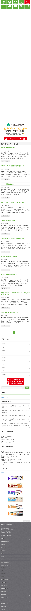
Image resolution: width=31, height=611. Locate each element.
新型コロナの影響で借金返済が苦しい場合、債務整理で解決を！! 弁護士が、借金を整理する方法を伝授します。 (15, 425)
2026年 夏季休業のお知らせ (9, 148)
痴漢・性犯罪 (4, 585)
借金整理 (3, 550)
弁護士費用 (3, 591)
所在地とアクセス (5, 597)
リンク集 (3, 609)
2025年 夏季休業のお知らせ (9, 184)
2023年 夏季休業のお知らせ (9, 256)
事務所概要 (3, 594)
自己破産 (2, 559)
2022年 (3, 357)
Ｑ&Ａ (2, 600)
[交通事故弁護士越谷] (15, 513)
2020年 (3, 360)
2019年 (3, 364)
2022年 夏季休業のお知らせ (9, 275)
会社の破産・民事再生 (5, 565)
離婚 (2, 571)
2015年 (3, 371)
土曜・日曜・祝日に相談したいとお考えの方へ (13, 415)
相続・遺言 (3, 547)
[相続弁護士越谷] (15, 492)
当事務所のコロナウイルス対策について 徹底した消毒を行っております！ (15, 293)
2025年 (3, 347)
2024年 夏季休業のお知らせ (9, 220)
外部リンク (4, 472)
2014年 (3, 374)
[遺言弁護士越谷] (15, 478)
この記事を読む (5, 161)
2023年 (3, 354)
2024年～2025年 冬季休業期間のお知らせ (12, 202)
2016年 (3, 367)
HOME (2, 146)
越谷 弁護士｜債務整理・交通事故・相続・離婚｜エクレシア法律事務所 (15, 125)
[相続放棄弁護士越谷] (15, 499)
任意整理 (2, 553)
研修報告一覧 (4, 397)
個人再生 (2, 556)
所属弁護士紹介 (4, 588)
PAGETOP (26, 521)
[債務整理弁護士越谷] (15, 506)
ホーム (2, 538)
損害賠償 (3, 568)
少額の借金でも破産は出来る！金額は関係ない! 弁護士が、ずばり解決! (15, 419)
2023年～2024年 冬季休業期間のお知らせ (12, 238)
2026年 (3, 343)
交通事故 (3, 544)
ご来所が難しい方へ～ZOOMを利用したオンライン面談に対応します (15, 411)
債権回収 (3, 574)
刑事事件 (3, 576)
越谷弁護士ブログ (5, 603)
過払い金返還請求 (5, 562)
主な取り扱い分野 (5, 541)
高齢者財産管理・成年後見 (6, 579)
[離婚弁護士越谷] (15, 485)
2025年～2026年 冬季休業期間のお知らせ (12, 166)
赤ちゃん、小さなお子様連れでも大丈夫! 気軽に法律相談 (15, 406)
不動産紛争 (3, 582)
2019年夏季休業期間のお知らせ (9, 312)
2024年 (3, 350)
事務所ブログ (4, 606)
